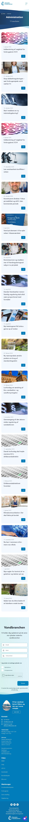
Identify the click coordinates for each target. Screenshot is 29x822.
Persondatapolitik (14, 808)
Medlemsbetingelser (14, 810)
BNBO (3, 761)
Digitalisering (4, 798)
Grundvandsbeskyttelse (7, 787)
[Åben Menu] (26, 4)
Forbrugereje (4, 791)
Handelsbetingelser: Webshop (14, 812)
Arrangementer (7, 670)
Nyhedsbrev (7, 667)
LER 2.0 (3, 768)
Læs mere (16, 712)
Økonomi (3, 779)
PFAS (2, 764)
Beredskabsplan (5, 775)
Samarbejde (4, 772)
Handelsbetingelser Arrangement (14, 814)
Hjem (4, 13)
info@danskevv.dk (8, 722)
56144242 (6, 720)
